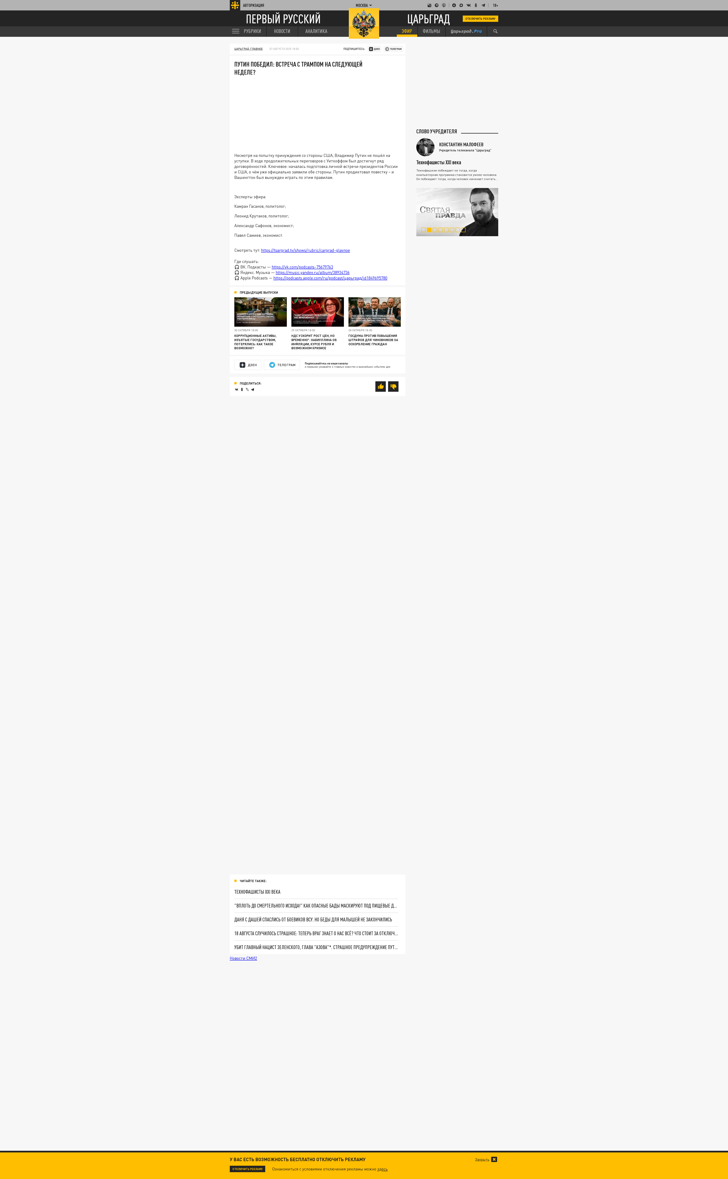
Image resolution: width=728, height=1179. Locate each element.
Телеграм (286, 365)
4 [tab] (441, 230)
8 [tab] (464, 230)
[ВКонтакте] (236, 389)
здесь (382, 1168)
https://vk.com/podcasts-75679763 (302, 266)
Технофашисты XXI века (257, 892)
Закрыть (482, 1159)
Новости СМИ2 (243, 958)
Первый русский (283, 18)
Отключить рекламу (480, 18)
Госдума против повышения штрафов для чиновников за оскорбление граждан (373, 340)
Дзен (252, 365)
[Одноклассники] (242, 389)
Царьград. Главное (248, 48)
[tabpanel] (457, 212)
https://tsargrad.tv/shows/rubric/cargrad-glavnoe (305, 250)
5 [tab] (447, 230)
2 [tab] (430, 230)
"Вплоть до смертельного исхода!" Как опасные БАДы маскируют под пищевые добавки (316, 906)
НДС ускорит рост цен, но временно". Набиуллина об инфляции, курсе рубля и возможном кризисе (314, 342)
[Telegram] (252, 389)
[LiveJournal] (247, 389)
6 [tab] (453, 230)
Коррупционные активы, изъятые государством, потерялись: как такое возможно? (255, 342)
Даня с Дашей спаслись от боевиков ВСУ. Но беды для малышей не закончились (313, 919)
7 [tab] (458, 230)
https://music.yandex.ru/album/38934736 (313, 272)
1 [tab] (424, 230)
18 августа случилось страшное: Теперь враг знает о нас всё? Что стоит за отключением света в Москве (316, 933)
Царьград (428, 18)
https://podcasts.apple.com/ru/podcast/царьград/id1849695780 (330, 277)
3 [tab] (436, 230)
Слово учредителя (436, 131)
